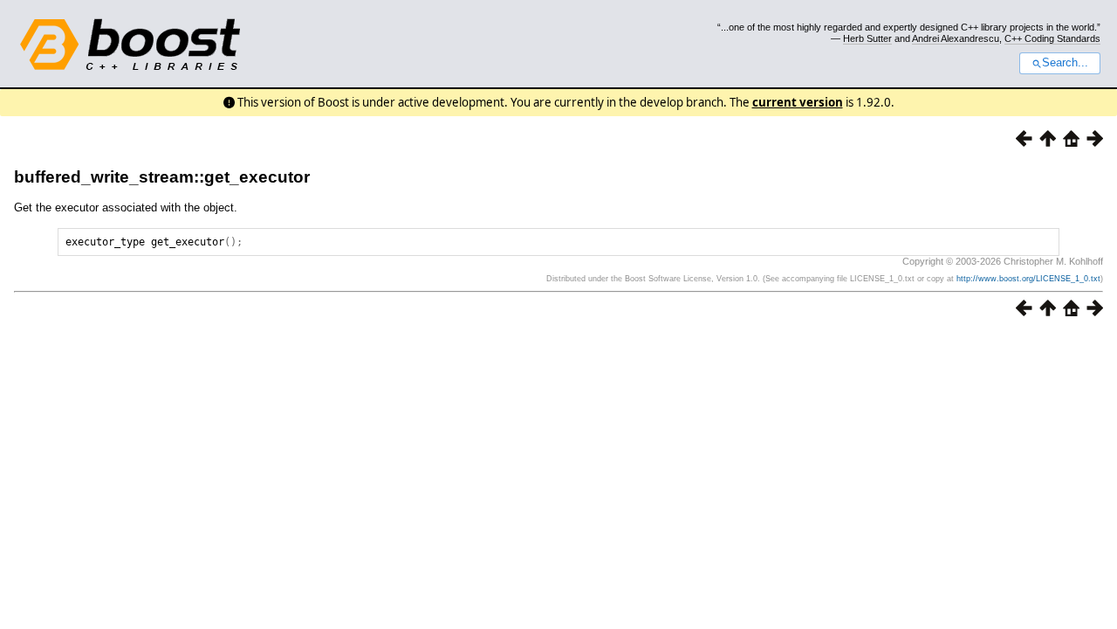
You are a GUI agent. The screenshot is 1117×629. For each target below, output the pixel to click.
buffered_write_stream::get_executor (162, 177)
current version (797, 102)
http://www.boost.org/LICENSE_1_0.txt (1028, 278)
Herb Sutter (867, 38)
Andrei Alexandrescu (955, 38)
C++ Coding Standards (1052, 38)
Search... (1065, 63)
